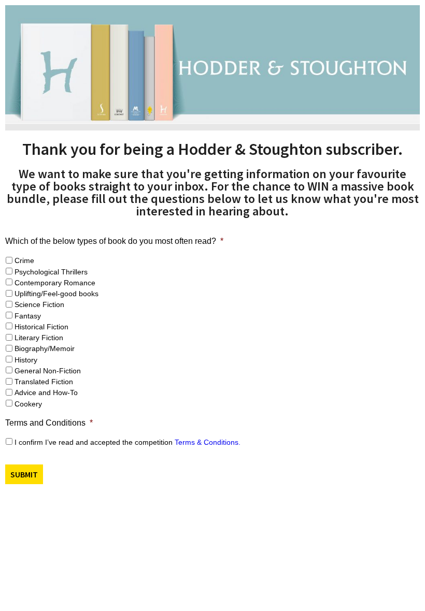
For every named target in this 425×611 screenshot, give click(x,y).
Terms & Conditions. (207, 442)
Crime (24, 260)
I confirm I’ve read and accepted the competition (127, 442)
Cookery (28, 404)
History (26, 360)
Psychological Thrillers (51, 272)
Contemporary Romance (55, 283)
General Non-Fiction (48, 371)
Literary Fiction (39, 337)
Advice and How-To (46, 392)
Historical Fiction (41, 327)
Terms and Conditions (49, 422)
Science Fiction (39, 304)
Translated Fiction (44, 381)
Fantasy (28, 316)
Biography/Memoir (45, 348)
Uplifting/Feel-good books (56, 293)
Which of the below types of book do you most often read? (114, 241)
